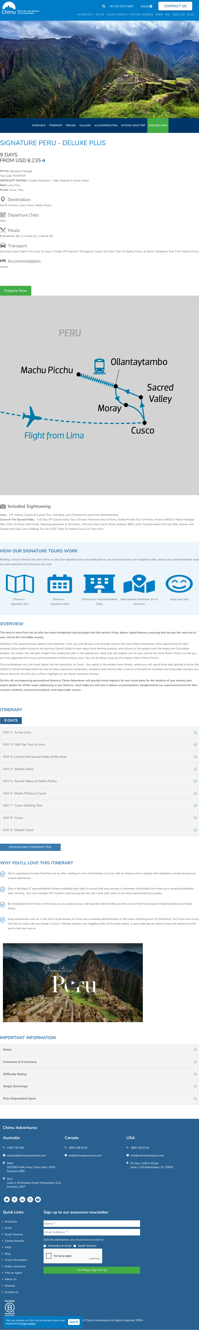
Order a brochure (15, 1266)
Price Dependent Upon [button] (19, 1098)
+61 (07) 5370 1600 (121, 6)
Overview (39, 125)
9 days (11, 720)
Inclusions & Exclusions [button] (20, 1062)
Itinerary (55, 125)
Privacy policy (27, 1323)
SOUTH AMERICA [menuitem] (117, 14)
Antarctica (11, 1221)
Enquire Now (158, 125)
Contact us (175, 6)
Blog (7, 1254)
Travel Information (16, 1260)
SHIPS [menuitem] (159, 14)
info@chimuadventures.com (147, 1155)
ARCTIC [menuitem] (99, 14)
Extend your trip (133, 125)
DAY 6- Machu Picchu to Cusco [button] (24, 793)
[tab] (99, 732)
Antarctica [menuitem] (85, 14)
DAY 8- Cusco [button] (13, 818)
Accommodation (106, 125)
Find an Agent (13, 1273)
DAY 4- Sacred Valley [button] (18, 769)
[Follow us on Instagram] (30, 1199)
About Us (11, 1279)
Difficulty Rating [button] (15, 1074)
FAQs (8, 1247)
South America (14, 1234)
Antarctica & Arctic (60, 1246)
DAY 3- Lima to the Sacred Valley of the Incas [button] (35, 757)
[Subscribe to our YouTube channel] (38, 1199)
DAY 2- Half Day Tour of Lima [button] (24, 744)
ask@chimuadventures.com (85, 1155)
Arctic (8, 1228)
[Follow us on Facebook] (14, 1199)
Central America (14, 1241)
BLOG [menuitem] (190, 14)
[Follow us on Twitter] (7, 1199)
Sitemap (10, 1286)
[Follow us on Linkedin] (22, 1199)
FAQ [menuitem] (167, 14)
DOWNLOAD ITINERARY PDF (30, 847)
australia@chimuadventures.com (26, 1155)
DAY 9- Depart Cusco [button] (18, 830)
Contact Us (11, 1292)
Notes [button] (7, 1049)
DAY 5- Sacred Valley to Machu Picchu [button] (30, 781)
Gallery (85, 125)
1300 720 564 (15, 1148)
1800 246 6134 (78, 1148)
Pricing (71, 125)
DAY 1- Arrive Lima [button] (17, 732)
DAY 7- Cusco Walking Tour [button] (23, 805)
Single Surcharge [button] (15, 1086)
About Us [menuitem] (178, 14)
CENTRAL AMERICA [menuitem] (141, 14)
